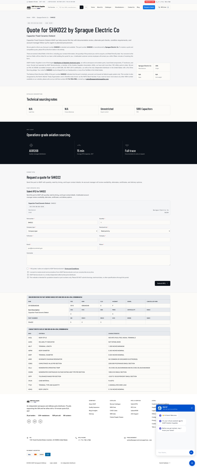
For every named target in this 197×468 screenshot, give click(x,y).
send (191, 452)
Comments (30, 253)
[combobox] (69, 7)
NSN (33, 17)
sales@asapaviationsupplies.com (139, 440)
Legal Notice (155, 410)
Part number (31, 218)
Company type (31, 227)
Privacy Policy (156, 420)
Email (29, 244)
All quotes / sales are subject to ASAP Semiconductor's (54, 268)
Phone (101, 244)
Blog (138, 7)
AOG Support (134, 414)
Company (102, 236)
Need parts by (103, 227)
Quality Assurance (94, 407)
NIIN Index (113, 414)
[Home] (33, 401)
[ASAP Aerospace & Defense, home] (36, 7)
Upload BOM (134, 410)
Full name (30, 236)
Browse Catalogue (115, 404)
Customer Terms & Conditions (160, 404)
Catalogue (108, 7)
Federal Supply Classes (116, 417)
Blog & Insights (93, 410)
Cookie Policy (156, 423)
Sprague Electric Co (42, 17)
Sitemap (91, 414)
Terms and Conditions (72, 268)
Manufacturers (119, 7)
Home (93, 7)
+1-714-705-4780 (84, 440)
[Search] (81, 7)
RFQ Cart (133, 407)
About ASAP (92, 404)
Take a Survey (156, 427)
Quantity (102, 218)
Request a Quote (149, 7)
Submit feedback (163, 463)
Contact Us (131, 7)
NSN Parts (113, 407)
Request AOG (150, 1)
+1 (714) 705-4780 (164, 2)
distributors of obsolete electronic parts (67, 63)
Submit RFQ (134, 404)
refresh (192, 408)
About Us (100, 7)
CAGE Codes (113, 410)
